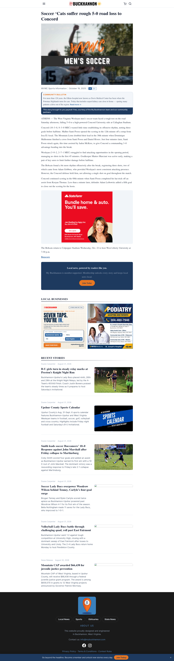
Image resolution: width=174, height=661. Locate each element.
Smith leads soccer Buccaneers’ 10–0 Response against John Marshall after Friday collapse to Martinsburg (64, 449)
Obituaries (93, 619)
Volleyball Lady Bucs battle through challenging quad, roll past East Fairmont (66, 528)
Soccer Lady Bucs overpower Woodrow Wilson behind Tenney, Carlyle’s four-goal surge (66, 489)
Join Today (121, 657)
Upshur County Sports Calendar (60, 407)
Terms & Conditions (87, 651)
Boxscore (45, 257)
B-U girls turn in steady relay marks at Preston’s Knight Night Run (64, 370)
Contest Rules (105, 651)
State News (110, 619)
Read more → (75, 104)
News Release (47, 560)
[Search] (130, 3)
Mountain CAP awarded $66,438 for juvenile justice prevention (62, 567)
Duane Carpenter (48, 364)
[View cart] (125, 3)
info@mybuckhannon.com (92, 639)
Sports (79, 619)
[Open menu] (44, 3)
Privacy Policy (69, 651)
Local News (64, 619)
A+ (94, 88)
